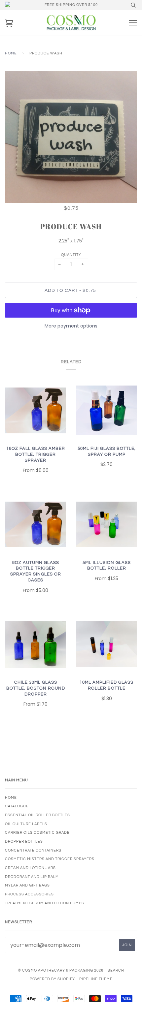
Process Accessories (29, 894)
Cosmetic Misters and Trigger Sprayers (49, 859)
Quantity (71, 255)
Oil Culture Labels (26, 824)
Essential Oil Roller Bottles (37, 815)
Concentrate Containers (33, 850)
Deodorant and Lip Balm (32, 877)
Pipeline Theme (96, 979)
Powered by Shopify (52, 979)
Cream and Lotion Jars (30, 868)
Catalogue (17, 806)
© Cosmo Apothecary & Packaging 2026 (60, 970)
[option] (71, 137)
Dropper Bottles (24, 841)
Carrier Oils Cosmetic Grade (37, 832)
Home (11, 53)
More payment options (71, 326)
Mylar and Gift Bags (27, 885)
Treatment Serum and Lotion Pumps (44, 903)
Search (116, 970)
